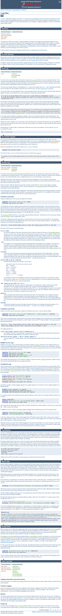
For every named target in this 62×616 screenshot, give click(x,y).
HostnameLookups (54, 232)
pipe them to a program (47, 88)
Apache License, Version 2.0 (16, 613)
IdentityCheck (54, 248)
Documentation (16, 10)
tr (60, 610)
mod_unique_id (33, 123)
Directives (39, 611)
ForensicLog (16, 569)
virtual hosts (21, 529)
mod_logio (4, 37)
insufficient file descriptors (7, 542)
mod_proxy (54, 142)
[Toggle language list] (2, 16)
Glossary (48, 611)
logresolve (16, 237)
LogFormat (14, 169)
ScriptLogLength (17, 575)
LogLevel (14, 76)
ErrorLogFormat (16, 75)
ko (58, 610)
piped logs (25, 457)
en (51, 610)
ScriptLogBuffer (17, 574)
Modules (34, 611)
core (2, 73)
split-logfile (53, 555)
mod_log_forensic (6, 35)
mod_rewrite (4, 144)
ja (55, 610)
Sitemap (53, 611)
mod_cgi (3, 38)
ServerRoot (7, 216)
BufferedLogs (16, 568)
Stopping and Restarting (17, 600)
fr (53, 610)
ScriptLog (15, 572)
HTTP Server (8, 10)
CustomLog (14, 167)
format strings (32, 193)
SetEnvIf (14, 170)
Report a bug (58, 611)
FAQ (44, 611)
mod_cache (3, 405)
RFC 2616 (48, 299)
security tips (34, 60)
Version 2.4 (23, 10)
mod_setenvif (5, 169)
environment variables (36, 367)
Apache (2, 10)
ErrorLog (14, 73)
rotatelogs (21, 481)
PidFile (15, 571)
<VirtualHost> (53, 530)
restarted (50, 437)
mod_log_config (5, 34)
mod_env (16, 405)
